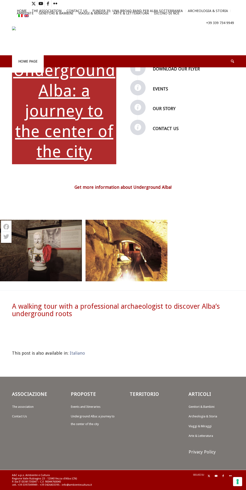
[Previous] (11, 250)
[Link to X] (33, 3)
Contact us (165, 128)
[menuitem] (77, 11)
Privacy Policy (202, 451)
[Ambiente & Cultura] (33, 40)
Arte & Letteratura (131, 13)
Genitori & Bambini (56, 13)
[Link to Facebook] (47, 3)
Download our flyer (176, 68)
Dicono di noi (166, 13)
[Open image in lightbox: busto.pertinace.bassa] (77, 276)
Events (160, 88)
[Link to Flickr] (55, 3)
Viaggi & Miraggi (93, 13)
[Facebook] (6, 227)
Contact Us (77, 11)
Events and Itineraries (85, 406)
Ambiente (25, 13)
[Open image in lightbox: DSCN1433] (162, 276)
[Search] (229, 61)
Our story (164, 108)
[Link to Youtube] (40, 3)
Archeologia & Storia (208, 11)
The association (23, 406)
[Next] (235, 250)
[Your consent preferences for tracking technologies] (237, 481)
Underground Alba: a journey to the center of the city (64, 111)
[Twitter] (6, 236)
